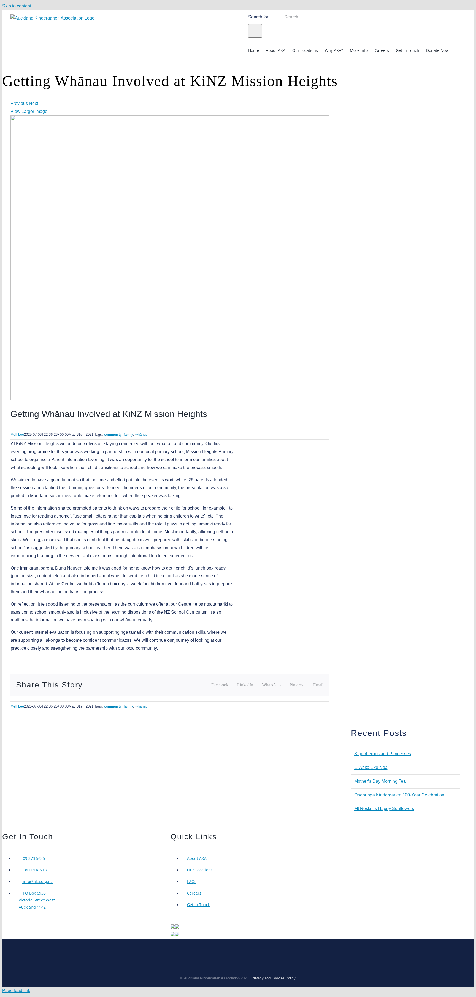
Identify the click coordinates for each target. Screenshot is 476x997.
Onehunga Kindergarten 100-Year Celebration (399, 795)
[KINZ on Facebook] (177, 935)
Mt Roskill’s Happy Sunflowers (384, 808)
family (128, 434)
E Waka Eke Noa (371, 767)
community (112, 434)
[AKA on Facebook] (177, 927)
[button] (457, 50)
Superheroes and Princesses (382, 753)
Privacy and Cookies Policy (273, 978)
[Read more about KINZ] (173, 935)
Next (33, 103)
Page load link (16, 990)
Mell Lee (17, 434)
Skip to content (16, 6)
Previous (19, 103)
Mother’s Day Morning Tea (380, 781)
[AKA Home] (173, 927)
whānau (141, 434)
